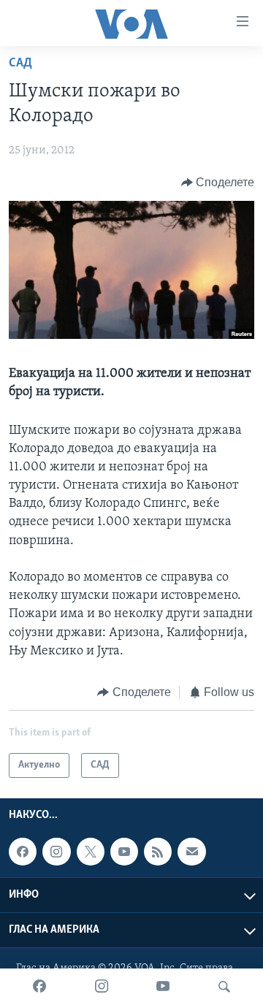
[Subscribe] (191, 852)
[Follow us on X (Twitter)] (90, 852)
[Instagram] (101, 986)
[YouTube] (163, 986)
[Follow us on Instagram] (56, 852)
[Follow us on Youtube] (124, 852)
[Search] (224, 986)
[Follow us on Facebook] (23, 852)
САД (20, 63)
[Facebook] (39, 986)
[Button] (218, 182)
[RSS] (158, 852)
